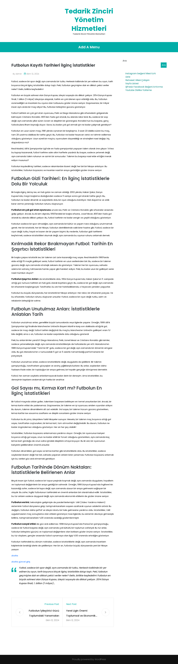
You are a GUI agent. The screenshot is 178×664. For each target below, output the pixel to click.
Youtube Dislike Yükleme (138, 90)
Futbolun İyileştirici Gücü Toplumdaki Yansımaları (44, 613)
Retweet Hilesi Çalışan (137, 80)
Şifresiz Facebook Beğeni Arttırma (144, 86)
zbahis (14, 555)
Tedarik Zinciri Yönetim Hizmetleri (89, 20)
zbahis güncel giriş (20, 561)
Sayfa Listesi (132, 83)
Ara (125, 60)
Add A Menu (89, 47)
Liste (127, 76)
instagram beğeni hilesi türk (140, 73)
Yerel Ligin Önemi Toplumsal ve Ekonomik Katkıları (81, 613)
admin (19, 73)
